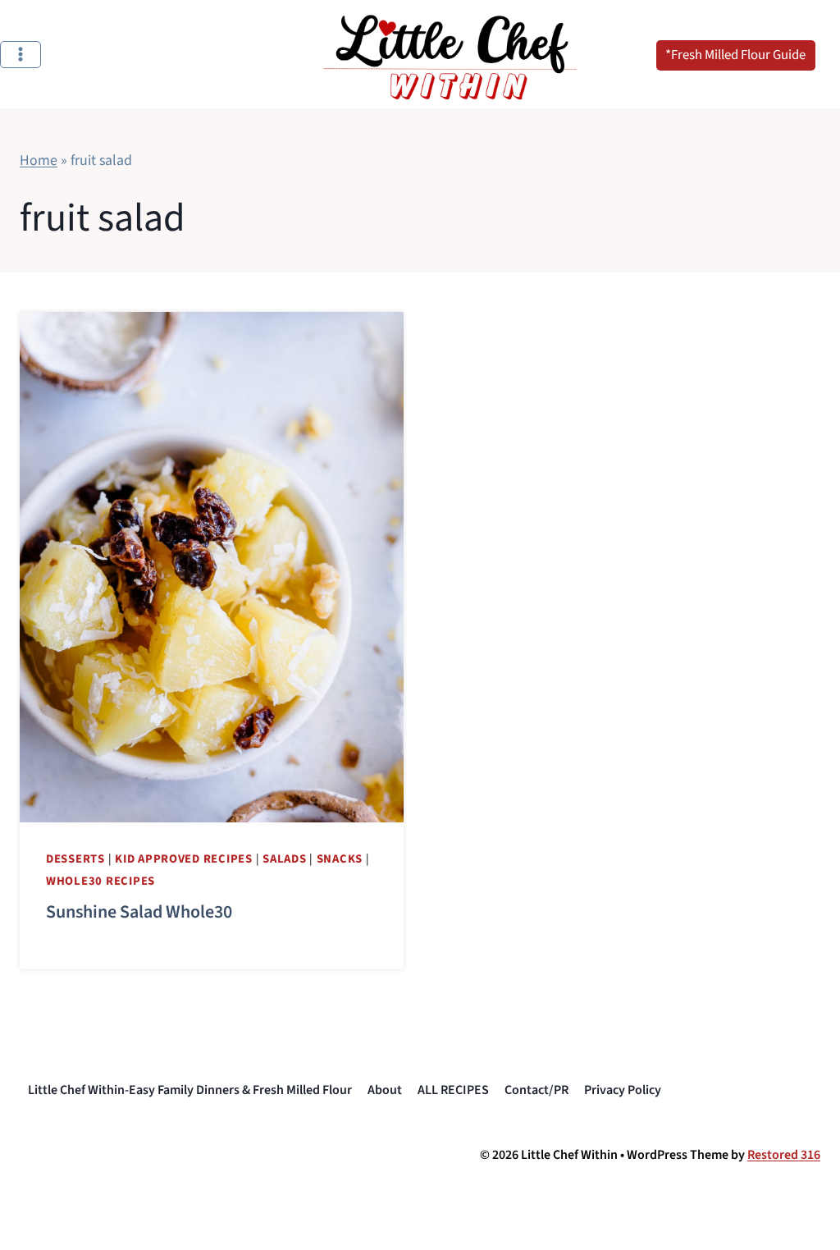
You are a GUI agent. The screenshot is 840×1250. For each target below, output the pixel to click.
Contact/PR (536, 1090)
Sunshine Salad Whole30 (139, 912)
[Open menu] (20, 54)
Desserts (75, 859)
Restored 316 (783, 1155)
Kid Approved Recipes (184, 859)
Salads (284, 859)
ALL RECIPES (453, 1090)
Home (38, 160)
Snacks (340, 859)
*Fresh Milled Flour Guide (735, 55)
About (385, 1090)
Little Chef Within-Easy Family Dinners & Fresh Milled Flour (190, 1090)
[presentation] (212, 567)
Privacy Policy (622, 1090)
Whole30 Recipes (100, 881)
